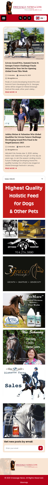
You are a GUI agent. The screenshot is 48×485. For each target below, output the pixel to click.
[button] (3, 18)
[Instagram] (29, 18)
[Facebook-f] (25, 18)
